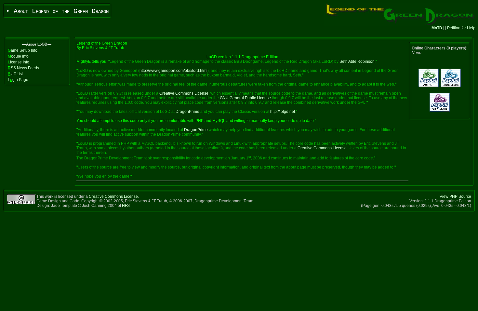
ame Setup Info (22, 50)
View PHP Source (455, 196)
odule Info (18, 56)
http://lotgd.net (282, 111)
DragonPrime (187, 111)
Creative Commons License (183, 93)
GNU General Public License (245, 98)
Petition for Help (461, 28)
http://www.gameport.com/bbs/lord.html (173, 70)
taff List (15, 74)
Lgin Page (18, 79)
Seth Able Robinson (357, 61)
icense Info (18, 62)
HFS (126, 205)
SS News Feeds (23, 68)
